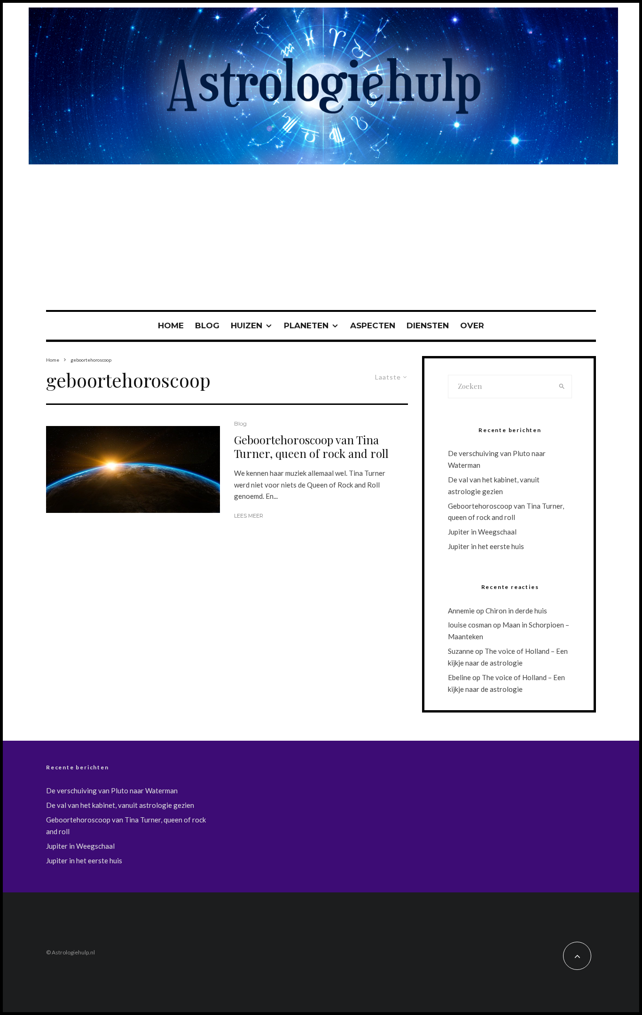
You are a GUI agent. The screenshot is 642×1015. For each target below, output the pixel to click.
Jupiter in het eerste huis (486, 546)
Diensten (428, 325)
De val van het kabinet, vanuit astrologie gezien (120, 805)
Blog (207, 325)
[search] (562, 386)
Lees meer (248, 515)
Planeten (306, 325)
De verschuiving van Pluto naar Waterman (112, 790)
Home (171, 325)
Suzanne (461, 651)
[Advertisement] (321, 239)
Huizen (246, 325)
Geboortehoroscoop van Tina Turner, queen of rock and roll (311, 446)
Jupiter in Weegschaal (482, 531)
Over (472, 325)
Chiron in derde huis (516, 610)
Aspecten (372, 325)
